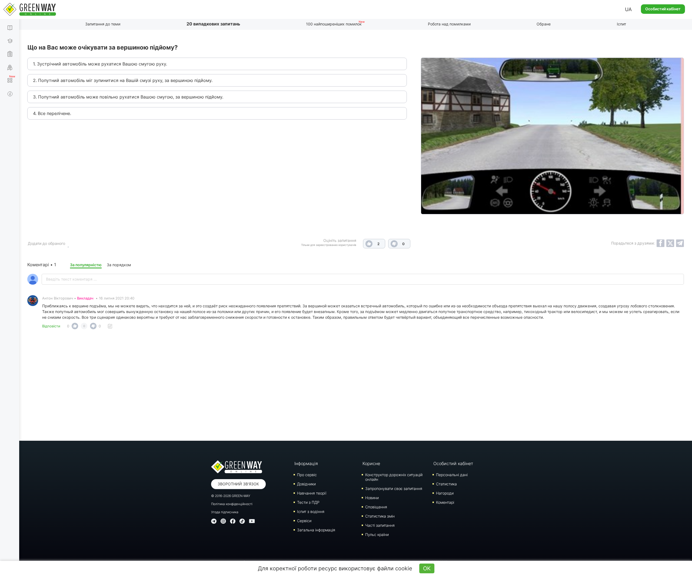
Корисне (371, 463)
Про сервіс (307, 474)
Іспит (621, 24)
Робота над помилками (449, 24)
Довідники (306, 484)
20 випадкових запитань (213, 24)
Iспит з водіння (310, 511)
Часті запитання (380, 525)
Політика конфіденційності (231, 504)
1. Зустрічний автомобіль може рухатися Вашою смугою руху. (100, 64)
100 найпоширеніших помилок (334, 24)
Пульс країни (377, 534)
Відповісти (51, 326)
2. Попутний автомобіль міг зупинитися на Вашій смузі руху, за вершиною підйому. (122, 80)
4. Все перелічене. (52, 113)
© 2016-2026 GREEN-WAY (230, 496)
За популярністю (86, 264)
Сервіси (304, 520)
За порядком (119, 264)
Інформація (306, 463)
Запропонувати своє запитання (393, 488)
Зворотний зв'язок (238, 484)
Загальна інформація (316, 530)
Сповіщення (376, 507)
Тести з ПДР (308, 502)
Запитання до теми (102, 24)
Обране (544, 24)
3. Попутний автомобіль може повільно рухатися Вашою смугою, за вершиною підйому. (128, 97)
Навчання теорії (311, 493)
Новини (372, 497)
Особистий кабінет (663, 8)
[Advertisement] (356, 386)
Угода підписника (224, 512)
